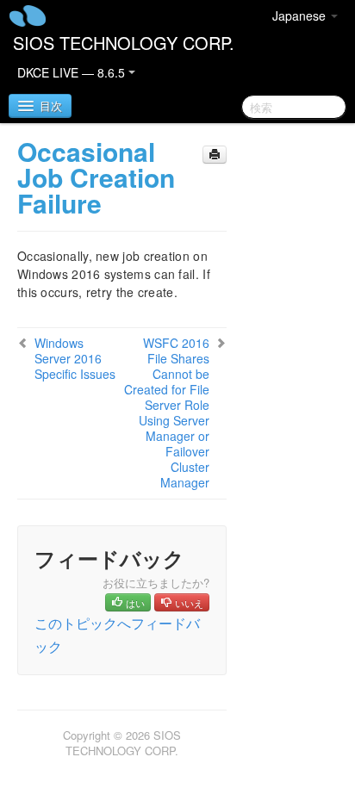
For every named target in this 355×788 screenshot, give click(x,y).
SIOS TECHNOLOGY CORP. (123, 42)
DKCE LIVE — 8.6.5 (72, 72)
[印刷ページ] (214, 155)
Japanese (300, 15)
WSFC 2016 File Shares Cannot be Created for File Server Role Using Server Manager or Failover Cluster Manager (166, 412)
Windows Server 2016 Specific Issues (74, 358)
